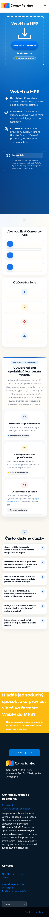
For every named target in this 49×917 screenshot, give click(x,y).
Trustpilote (12, 464)
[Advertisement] (24, 662)
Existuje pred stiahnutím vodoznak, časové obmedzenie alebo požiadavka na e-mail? (20, 594)
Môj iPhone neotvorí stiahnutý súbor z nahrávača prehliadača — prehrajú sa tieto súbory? (21, 579)
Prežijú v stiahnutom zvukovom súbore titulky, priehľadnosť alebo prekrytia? (20, 608)
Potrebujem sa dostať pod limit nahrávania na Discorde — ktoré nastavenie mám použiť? (20, 564)
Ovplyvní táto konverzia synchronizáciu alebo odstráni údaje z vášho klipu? (19, 550)
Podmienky (8, 805)
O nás (5, 877)
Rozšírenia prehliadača (14, 891)
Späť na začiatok (34, 912)
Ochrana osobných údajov (16, 808)
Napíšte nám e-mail (12, 874)
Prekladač (7, 888)
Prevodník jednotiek (13, 884)
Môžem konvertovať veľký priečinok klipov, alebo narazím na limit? (20, 623)
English (7, 904)
